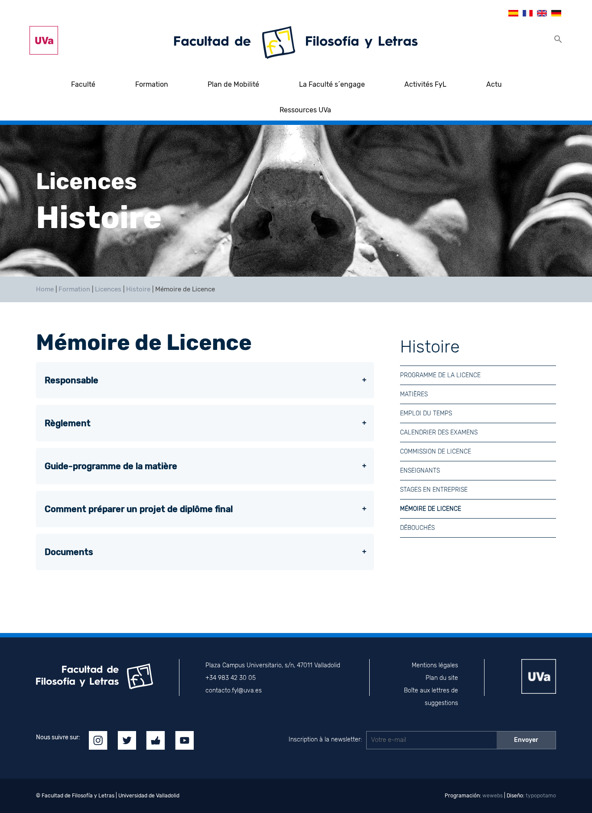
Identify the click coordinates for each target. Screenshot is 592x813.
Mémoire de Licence (430, 509)
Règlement (68, 423)
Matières (414, 394)
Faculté (83, 84)
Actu (494, 84)
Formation (151, 84)
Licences (108, 289)
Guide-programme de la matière (111, 466)
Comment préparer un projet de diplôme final (139, 509)
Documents (69, 552)
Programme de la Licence (440, 375)
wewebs (492, 796)
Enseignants (420, 470)
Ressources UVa (305, 110)
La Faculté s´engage (332, 84)
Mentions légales (435, 665)
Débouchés (417, 528)
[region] (296, 201)
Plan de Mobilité (233, 84)
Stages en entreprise (434, 489)
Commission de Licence (435, 451)
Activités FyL (425, 84)
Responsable (71, 380)
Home (45, 289)
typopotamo (541, 796)
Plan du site (442, 678)
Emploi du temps (426, 413)
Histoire (138, 289)
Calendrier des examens (439, 432)
